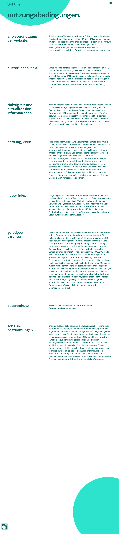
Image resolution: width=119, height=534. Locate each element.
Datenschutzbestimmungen (62, 308)
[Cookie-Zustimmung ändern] (4, 526)
